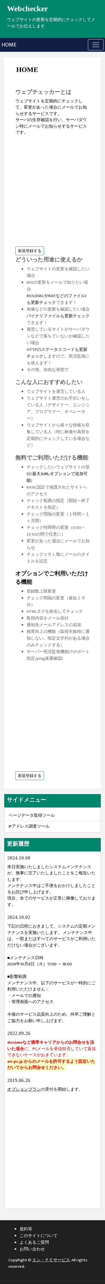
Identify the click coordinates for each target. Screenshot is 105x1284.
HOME (8, 45)
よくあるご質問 (34, 1242)
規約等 (26, 1229)
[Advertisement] (52, 188)
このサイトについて (38, 1235)
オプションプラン (24, 1089)
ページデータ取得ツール (32, 815)
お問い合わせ (32, 1249)
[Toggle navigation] (96, 44)
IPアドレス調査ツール (29, 826)
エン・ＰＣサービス (51, 1260)
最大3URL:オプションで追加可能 (57, 477)
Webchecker (27, 8)
